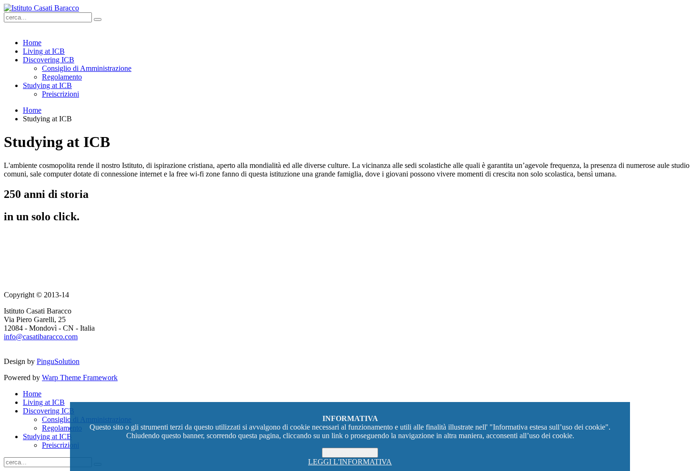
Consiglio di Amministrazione (86, 68)
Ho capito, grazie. (350, 452)
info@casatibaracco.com (41, 337)
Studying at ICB (47, 85)
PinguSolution (58, 361)
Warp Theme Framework (80, 377)
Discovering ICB (48, 60)
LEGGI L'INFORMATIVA (350, 462)
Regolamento (62, 77)
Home (32, 43)
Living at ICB (44, 51)
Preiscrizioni (60, 94)
